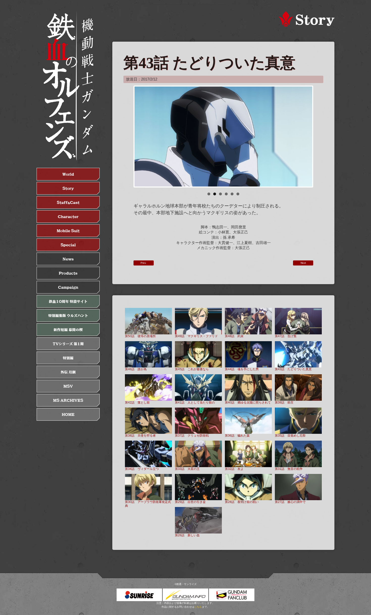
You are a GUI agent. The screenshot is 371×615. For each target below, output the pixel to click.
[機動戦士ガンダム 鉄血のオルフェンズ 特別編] (68, 358)
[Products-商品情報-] (68, 273)
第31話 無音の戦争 (289, 468)
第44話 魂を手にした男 (242, 369)
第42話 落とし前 (137, 402)
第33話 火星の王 (187, 468)
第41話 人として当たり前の (195, 402)
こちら (198, 606)
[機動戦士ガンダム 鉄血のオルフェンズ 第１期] (68, 343)
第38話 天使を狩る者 (140, 435)
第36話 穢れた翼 (237, 435)
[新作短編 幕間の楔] (68, 329)
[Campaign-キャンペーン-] (68, 287)
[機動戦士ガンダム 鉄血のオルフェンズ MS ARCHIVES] (68, 400)
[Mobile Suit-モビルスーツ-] (68, 230)
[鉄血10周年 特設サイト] (68, 301)
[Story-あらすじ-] (68, 188)
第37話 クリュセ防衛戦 (192, 435)
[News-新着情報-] (68, 259)
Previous (127, 136)
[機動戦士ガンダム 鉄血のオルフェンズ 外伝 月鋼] (68, 372)
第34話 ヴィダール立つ (142, 468)
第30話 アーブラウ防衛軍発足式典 (148, 503)
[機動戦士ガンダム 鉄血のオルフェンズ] (68, 85)
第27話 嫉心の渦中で (290, 501)
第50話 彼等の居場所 (140, 336)
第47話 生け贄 (286, 336)
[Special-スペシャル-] (68, 244)
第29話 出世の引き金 (190, 501)
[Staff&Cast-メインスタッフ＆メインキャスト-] (68, 202)
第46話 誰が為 (136, 369)
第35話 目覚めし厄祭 (290, 435)
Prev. (143, 262)
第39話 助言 (284, 402)
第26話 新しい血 (187, 535)
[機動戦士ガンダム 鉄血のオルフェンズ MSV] (68, 386)
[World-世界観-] (68, 174)
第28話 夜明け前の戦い (242, 501)
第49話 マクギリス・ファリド (196, 336)
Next (320, 136)
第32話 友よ (234, 468)
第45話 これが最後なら (192, 369)
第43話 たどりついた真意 (293, 369)
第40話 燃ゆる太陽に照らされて (248, 402)
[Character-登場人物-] (68, 216)
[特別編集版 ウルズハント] (68, 315)
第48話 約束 (234, 336)
